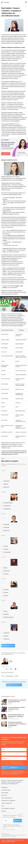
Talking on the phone (9, 617)
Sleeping (6, 546)
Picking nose (7, 530)
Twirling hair (6, 481)
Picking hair (6, 632)
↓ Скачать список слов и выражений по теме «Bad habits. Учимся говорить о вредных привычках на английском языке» (14, 452)
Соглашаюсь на (12, 761)
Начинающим (4, 792)
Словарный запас (14, 718)
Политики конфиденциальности (16, 773)
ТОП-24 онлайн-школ (6, 798)
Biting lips (6, 484)
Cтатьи (9, 711)
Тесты (2, 805)
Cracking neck (7, 508)
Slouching (6, 589)
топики (16, 676)
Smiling (5, 611)
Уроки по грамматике (6, 803)
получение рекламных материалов (16, 763)
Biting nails (6, 487)
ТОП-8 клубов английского (8, 808)
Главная (3, 780)
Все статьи (4, 795)
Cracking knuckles (8, 502)
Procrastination (7, 552)
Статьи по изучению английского (15, 780)
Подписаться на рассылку (14, 684)
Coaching (6, 592)
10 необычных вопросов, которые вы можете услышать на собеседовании (17, 724)
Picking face (6, 524)
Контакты (3, 811)
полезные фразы (9, 676)
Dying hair (6, 636)
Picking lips (6, 527)
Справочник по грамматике (8, 800)
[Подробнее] (14, 147)
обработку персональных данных (15, 761)
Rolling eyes (7, 570)
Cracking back (7, 505)
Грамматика (4, 787)
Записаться (14, 767)
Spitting (5, 567)
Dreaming (6, 549)
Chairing (6, 595)
